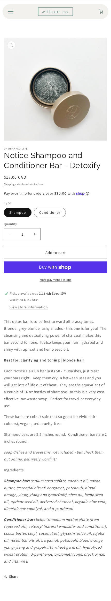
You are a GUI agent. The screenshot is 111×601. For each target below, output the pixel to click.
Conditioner (49, 212)
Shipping (9, 184)
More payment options (56, 280)
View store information (29, 307)
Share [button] (14, 576)
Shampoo (17, 212)
